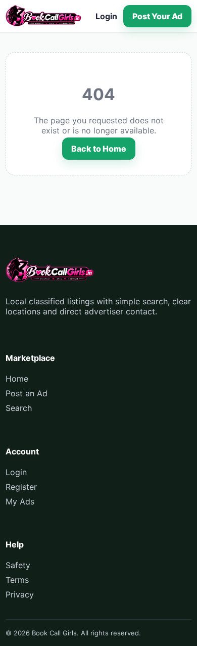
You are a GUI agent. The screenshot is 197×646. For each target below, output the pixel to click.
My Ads (20, 501)
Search (19, 408)
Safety (18, 565)
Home (17, 379)
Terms (17, 580)
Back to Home (98, 149)
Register (21, 487)
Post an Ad (26, 393)
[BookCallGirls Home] (43, 16)
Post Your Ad (157, 16)
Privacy (20, 594)
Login (106, 16)
